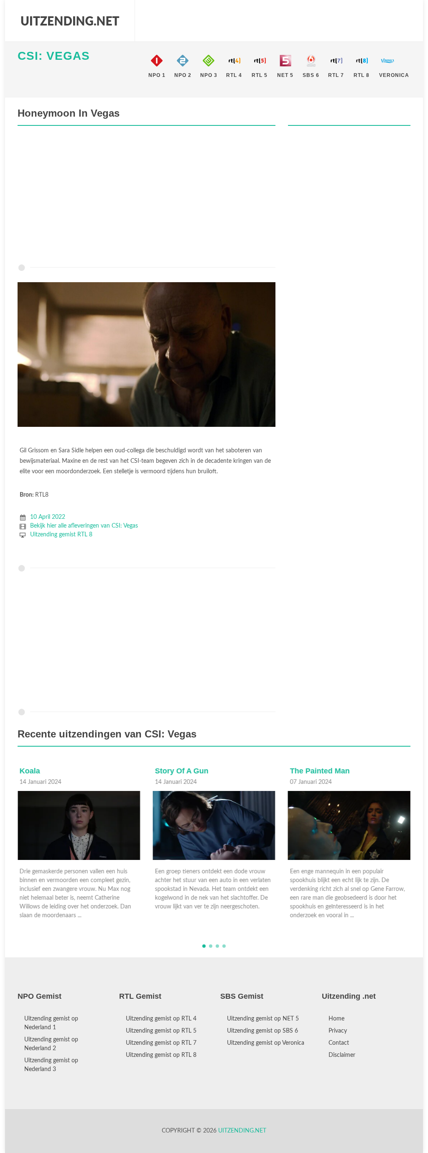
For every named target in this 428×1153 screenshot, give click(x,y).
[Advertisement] (146, 196)
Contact (339, 1043)
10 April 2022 (47, 517)
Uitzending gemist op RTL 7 (161, 1043)
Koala (30, 771)
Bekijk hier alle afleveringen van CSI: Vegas (84, 526)
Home (336, 1019)
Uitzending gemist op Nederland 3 (51, 1065)
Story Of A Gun (181, 771)
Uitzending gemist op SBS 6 (262, 1031)
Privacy (338, 1031)
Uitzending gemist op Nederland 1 (51, 1023)
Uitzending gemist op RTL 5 (161, 1031)
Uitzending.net (242, 1131)
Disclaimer (342, 1055)
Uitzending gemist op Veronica (265, 1043)
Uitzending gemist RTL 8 (61, 535)
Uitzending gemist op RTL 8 (161, 1055)
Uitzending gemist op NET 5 (263, 1019)
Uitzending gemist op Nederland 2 (51, 1044)
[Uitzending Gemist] (70, 21)
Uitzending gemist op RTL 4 (161, 1019)
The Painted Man (320, 771)
